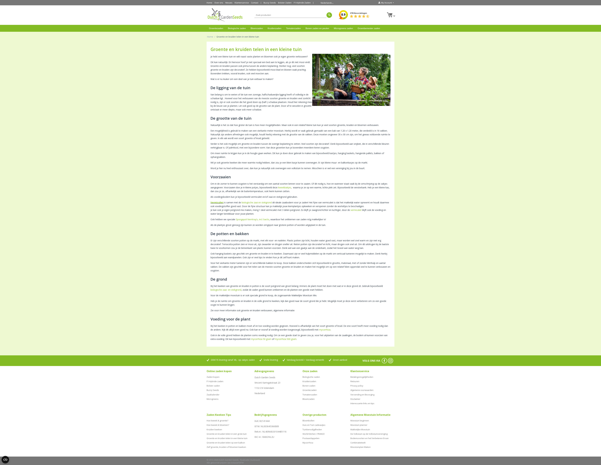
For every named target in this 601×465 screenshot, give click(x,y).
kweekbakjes (284, 187)
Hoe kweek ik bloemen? (218, 425)
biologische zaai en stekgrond (257, 202)
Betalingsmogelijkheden (361, 377)
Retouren (354, 381)
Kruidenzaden (274, 28)
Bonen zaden (309, 385)
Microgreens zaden (343, 28)
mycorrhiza (324, 329)
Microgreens (212, 399)
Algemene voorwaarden (361, 390)
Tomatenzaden (293, 28)
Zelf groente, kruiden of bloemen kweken (226, 447)
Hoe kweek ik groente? (217, 420)
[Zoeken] (329, 15)
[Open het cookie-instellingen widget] (5, 459)
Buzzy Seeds (270, 2)
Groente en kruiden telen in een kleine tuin (227, 438)
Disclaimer (355, 399)
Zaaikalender (213, 394)
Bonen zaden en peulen (317, 28)
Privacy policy (356, 385)
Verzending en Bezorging (362, 394)
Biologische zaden (237, 28)
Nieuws (228, 2)
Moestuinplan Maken (360, 447)
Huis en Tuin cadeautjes (314, 425)
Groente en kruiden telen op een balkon (226, 442)
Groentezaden (216, 28)
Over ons (218, 2)
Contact (254, 2)
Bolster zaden (213, 385)
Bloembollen (308, 420)
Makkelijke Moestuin (360, 429)
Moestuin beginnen (359, 420)
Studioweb (255, 459)
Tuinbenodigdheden (312, 429)
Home (209, 2)
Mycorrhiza (308, 442)
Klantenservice (242, 2)
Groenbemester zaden (369, 28)
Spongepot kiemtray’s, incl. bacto (252, 219)
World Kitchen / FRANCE (314, 433)
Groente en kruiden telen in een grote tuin (227, 433)
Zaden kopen (213, 377)
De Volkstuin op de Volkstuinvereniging (369, 433)
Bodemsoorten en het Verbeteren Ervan (369, 438)
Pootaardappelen (311, 438)
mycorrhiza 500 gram (285, 339)
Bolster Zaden (285, 2)
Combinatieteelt (357, 442)
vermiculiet (356, 209)
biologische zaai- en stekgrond (226, 289)
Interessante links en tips (362, 403)
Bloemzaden (257, 28)
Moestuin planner (358, 425)
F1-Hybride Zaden (302, 2)
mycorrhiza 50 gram (261, 339)
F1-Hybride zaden (215, 381)
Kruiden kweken (214, 429)
